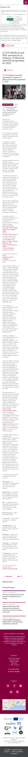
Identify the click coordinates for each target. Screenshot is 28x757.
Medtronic (5, 243)
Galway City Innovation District (8, 230)
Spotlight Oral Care (7, 424)
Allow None (18, 19)
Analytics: (10, 16)
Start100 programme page (10, 568)
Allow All (11, 19)
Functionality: (5, 14)
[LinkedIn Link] (11, 692)
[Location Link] (14, 709)
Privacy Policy (17, 40)
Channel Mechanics (8, 248)
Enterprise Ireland (7, 227)
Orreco (11, 250)
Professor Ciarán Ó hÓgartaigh (7, 258)
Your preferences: (18, 14)
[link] (13, 719)
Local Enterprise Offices (9, 234)
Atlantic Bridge (6, 409)
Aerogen (15, 241)
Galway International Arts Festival (9, 245)
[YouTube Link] (20, 686)
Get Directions (14, 669)
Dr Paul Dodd (6, 415)
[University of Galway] (7, 46)
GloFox (4, 429)
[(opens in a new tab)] (14, 720)
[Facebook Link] (14, 686)
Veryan (4, 250)
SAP (10, 243)
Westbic (15, 227)
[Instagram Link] (8, 686)
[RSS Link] (17, 692)
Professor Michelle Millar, (9, 410)
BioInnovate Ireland (8, 226)
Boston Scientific (7, 241)
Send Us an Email (15, 671)
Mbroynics (11, 239)
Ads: (17, 16)
